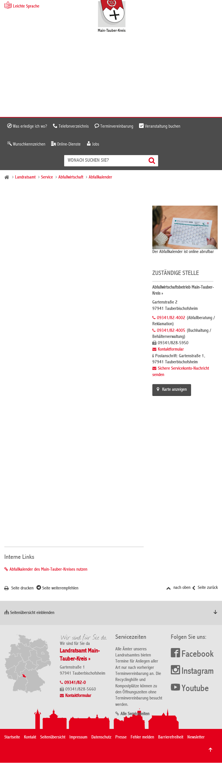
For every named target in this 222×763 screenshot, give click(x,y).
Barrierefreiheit (170, 737)
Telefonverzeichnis (73, 126)
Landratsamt (25, 177)
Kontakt (30, 737)
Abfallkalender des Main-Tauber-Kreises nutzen (48, 569)
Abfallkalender (100, 177)
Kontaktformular (171, 349)
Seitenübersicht (52, 737)
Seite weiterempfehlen (59, 588)
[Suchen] (152, 160)
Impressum (78, 737)
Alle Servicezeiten (135, 714)
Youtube (195, 689)
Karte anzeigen (174, 390)
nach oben (181, 588)
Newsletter (196, 737)
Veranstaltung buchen (162, 126)
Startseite (12, 737)
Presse (121, 737)
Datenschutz (101, 737)
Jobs (95, 144)
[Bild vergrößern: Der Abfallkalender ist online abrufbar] (185, 227)
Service (47, 177)
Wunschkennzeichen (28, 144)
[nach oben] (210, 749)
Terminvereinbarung (116, 126)
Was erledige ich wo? (29, 126)
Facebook (198, 654)
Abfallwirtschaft (70, 177)
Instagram (198, 671)
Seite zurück (207, 588)
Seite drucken (22, 588)
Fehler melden (142, 737)
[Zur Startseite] (114, 16)
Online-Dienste (68, 144)
